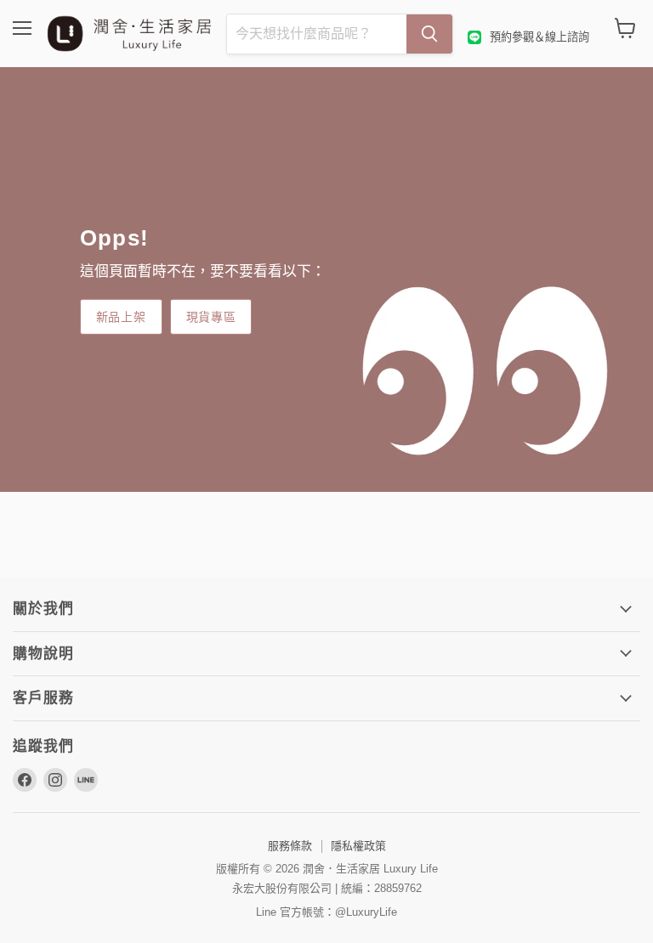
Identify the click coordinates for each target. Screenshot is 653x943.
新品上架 (121, 316)
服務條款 (290, 845)
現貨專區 (211, 316)
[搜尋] (429, 34)
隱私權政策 (358, 845)
